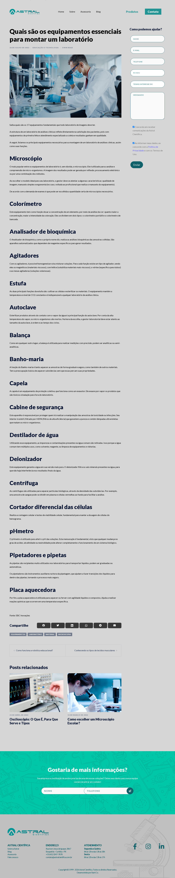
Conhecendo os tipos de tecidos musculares (94, 650)
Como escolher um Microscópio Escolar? (91, 721)
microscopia (64, 634)
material (50, 634)
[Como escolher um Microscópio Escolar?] (94, 692)
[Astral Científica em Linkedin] (161, 846)
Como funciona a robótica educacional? (34, 650)
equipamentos (18, 634)
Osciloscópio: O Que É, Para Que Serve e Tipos (34, 721)
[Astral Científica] (25, 11)
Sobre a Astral (13, 848)
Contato (153, 11)
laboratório (35, 634)
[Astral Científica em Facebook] (135, 846)
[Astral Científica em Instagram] (148, 846)
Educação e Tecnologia (46, 48)
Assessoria (86, 11)
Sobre (72, 11)
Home (61, 11)
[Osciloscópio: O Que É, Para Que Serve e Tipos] (36, 692)
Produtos (132, 11)
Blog (98, 11)
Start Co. (94, 872)
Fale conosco (13, 857)
